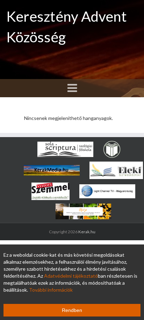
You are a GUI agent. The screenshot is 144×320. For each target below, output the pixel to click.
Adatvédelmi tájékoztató (71, 276)
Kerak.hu (86, 231)
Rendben (72, 310)
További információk (51, 290)
